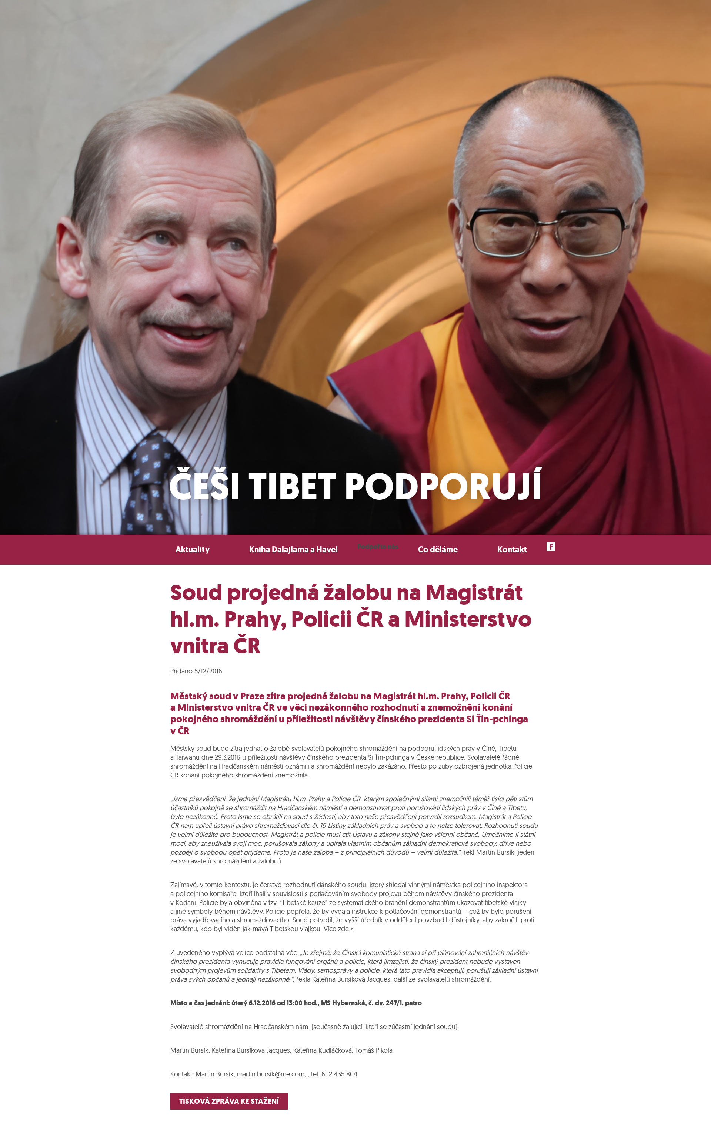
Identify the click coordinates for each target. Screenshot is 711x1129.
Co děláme (438, 549)
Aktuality (193, 549)
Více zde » (339, 929)
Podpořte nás (377, 546)
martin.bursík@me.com (270, 1074)
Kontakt (512, 549)
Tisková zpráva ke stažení (229, 1101)
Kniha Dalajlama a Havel (293, 549)
